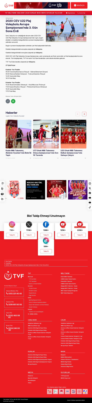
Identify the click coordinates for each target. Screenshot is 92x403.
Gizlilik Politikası (33, 307)
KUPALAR (33, 13)
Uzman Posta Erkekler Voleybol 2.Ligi (71, 338)
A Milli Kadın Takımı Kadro (68, 279)
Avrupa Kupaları (32, 364)
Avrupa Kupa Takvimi (67, 345)
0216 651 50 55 (15, 304)
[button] (69, 5)
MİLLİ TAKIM (12, 13)
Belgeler (63, 354)
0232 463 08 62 (14, 316)
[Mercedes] (35, 189)
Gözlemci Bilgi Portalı (67, 366)
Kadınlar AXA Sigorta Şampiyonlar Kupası (40, 359)
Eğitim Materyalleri (66, 357)
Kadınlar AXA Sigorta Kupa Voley (37, 328)
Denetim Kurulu (33, 290)
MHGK (39, 13)
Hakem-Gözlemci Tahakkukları (70, 359)
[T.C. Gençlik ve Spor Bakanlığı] (79, 391)
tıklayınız (39, 49)
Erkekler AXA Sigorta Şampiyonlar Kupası (40, 361)
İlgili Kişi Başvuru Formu (35, 300)
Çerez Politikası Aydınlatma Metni (37, 302)
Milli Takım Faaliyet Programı (69, 290)
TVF (6, 13)
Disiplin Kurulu (32, 293)
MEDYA (43, 13)
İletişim (30, 309)
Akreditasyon (31, 380)
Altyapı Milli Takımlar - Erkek (69, 288)
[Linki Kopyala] (8, 101)
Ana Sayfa (9, 261)
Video (29, 382)
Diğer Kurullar (32, 295)
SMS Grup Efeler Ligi (34, 325)
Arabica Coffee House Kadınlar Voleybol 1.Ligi (39, 333)
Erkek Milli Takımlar (66, 281)
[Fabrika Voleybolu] (49, 391)
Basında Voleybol (33, 378)
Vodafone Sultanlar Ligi (34, 323)
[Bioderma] (56, 189)
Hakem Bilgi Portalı (66, 364)
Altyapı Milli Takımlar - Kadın (69, 286)
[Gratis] (78, 189)
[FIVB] (67, 391)
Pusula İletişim (24, 399)
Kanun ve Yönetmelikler (35, 283)
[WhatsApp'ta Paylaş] (13, 101)
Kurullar (30, 286)
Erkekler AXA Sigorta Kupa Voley (37, 330)
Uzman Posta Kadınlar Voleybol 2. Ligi (71, 336)
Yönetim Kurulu (33, 288)
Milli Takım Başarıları (67, 293)
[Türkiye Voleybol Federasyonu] (9, 5)
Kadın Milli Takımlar (66, 276)
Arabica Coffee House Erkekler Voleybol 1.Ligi (39, 337)
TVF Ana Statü (32, 279)
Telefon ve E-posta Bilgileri (36, 311)
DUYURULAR (50, 13)
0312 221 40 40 (15, 294)
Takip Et (12, 235)
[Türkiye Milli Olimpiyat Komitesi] (61, 391)
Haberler (30, 375)
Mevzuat (30, 276)
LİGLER (27, 13)
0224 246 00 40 (14, 329)
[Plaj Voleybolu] (55, 391)
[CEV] (85, 391)
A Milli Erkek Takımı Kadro (68, 283)
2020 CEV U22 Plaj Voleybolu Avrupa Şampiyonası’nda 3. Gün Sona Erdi (27, 265)
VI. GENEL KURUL (33, 314)
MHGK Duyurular (65, 378)
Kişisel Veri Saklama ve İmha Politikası (39, 304)
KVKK (29, 297)
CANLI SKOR (20, 13)
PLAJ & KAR (58, 13)
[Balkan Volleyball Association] (73, 391)
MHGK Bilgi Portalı (66, 361)
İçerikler (8, 263)
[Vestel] (14, 189)
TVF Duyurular (65, 375)
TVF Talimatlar (32, 281)
